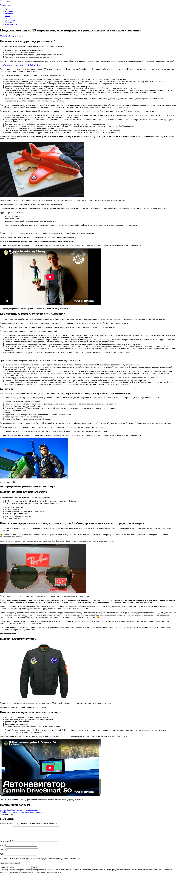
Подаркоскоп (5, 5)
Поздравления (10, 22)
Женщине (9, 13)
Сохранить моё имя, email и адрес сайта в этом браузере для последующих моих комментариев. (42, 859)
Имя (2, 845)
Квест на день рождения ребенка (19, 810)
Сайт (2, 854)
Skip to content (5, 1)
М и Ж (7, 16)
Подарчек (13, 36)
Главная (8, 9)
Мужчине (9, 11)
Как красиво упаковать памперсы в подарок (22, 812)
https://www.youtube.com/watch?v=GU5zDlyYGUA (20, 65)
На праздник (10, 20)
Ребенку (8, 18)
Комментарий (6, 841)
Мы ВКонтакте (11, 24)
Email (3, 850)
